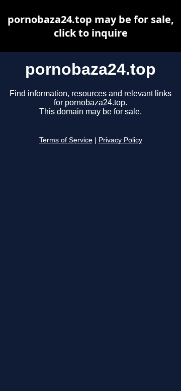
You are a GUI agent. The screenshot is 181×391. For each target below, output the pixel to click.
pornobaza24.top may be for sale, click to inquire (91, 26)
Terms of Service (66, 140)
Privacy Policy (120, 140)
